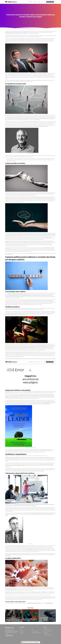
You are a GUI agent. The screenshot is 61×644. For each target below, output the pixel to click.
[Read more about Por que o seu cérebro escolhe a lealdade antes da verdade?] (30, 615)
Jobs (42, 1)
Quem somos (30, 1)
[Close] (39, 642)
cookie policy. (36, 642)
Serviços (35, 1)
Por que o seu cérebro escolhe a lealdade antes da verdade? (30, 619)
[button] (44, 2)
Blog (39, 1)
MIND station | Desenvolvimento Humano (34, 603)
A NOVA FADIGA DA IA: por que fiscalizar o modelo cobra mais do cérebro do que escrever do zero (47, 619)
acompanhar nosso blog (49, 603)
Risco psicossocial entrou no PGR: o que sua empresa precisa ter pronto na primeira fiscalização (13, 619)
